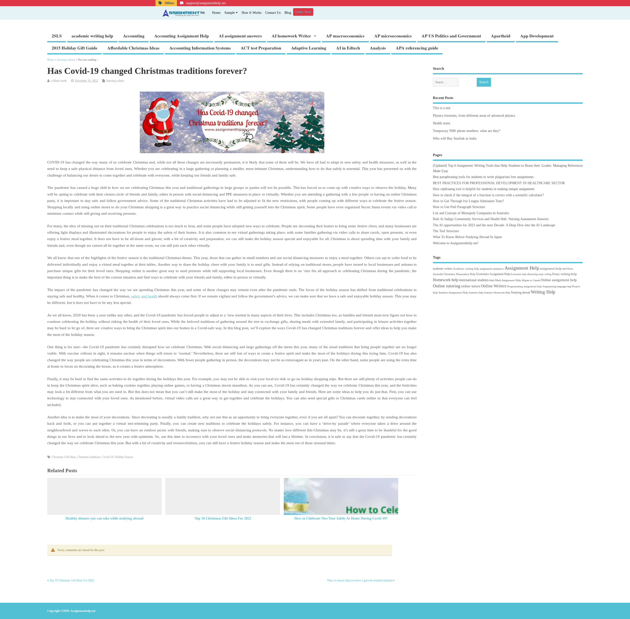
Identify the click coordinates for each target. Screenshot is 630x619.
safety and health (144, 296)
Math (491, 280)
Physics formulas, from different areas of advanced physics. (474, 115)
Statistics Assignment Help (453, 292)
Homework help (445, 280)
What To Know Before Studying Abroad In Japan (467, 237)
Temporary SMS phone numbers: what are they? (466, 131)
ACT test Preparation (261, 48)
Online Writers (493, 286)
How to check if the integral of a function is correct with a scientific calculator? (488, 195)
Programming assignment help (524, 286)
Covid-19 (107, 457)
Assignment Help (521, 268)
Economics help (518, 274)
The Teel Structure (446, 231)
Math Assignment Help (508, 280)
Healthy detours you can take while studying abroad (104, 518)
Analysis (378, 48)
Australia (438, 274)
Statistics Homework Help (497, 292)
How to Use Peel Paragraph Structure (459, 207)
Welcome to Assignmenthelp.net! (456, 243)
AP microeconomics (393, 36)
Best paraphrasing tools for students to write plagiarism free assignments (483, 177)
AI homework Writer (291, 36)
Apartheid (500, 36)
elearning (532, 274)
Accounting (133, 36)
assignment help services (556, 268)
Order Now (303, 12)
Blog (287, 13)
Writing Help (543, 291)
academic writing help (92, 36)
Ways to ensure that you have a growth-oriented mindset (359, 580)
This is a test (441, 108)
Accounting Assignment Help (181, 36)
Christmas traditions (89, 457)
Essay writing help (564, 274)
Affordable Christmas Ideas (133, 48)
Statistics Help (476, 292)
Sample (229, 13)
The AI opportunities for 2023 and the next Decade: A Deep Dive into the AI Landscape (494, 225)
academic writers (442, 268)
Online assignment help (559, 280)
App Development (537, 36)
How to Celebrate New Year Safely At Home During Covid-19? (341, 518)
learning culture (115, 80)
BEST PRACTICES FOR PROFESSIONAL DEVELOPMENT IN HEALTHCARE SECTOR (499, 183)
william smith (59, 80)
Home (216, 13)
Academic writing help (466, 268)
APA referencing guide (417, 48)
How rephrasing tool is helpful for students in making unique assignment (483, 189)
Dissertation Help (465, 274)
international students (473, 280)
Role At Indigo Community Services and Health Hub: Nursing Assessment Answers (491, 219)
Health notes (441, 123)
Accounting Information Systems (200, 48)
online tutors (470, 286)
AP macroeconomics (345, 36)
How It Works (251, 13)
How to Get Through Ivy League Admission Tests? (468, 201)
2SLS (57, 36)
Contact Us (273, 13)
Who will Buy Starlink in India (454, 138)
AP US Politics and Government (451, 36)
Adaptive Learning (308, 48)
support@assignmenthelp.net (205, 3)
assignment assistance (492, 268)
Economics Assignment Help (493, 274)
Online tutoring (446, 285)
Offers (169, 3)
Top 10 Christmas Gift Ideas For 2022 (223, 518)
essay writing (544, 274)
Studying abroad (520, 292)
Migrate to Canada (531, 280)
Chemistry (449, 274)
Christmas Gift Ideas (64, 457)
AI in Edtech (348, 48)
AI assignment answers (240, 36)
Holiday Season (124, 457)
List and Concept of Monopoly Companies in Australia (471, 213)
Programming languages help (557, 286)
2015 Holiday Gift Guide (74, 48)
